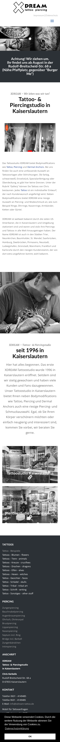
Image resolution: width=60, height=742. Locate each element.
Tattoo (9, 166)
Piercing (18, 166)
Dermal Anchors (35, 166)
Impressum (39, 15)
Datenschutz (52, 15)
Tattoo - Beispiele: (11, 550)
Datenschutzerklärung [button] (17, 728)
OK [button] (30, 736)
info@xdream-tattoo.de (22, 703)
